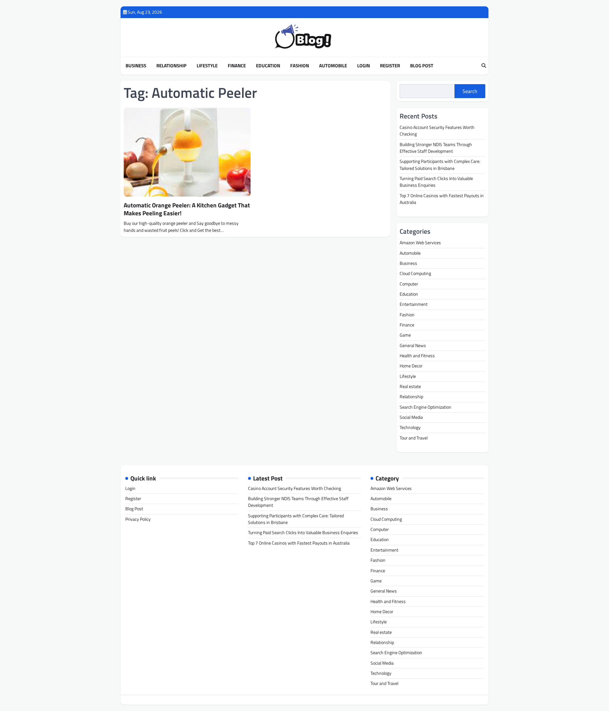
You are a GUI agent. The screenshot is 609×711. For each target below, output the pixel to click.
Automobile (333, 65)
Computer (409, 283)
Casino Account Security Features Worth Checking (437, 131)
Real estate (410, 386)
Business (136, 65)
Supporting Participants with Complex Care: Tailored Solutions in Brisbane (440, 164)
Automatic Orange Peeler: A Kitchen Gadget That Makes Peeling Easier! (187, 209)
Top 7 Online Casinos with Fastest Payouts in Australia (442, 199)
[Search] (483, 66)
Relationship (171, 65)
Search (469, 91)
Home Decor (411, 365)
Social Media (411, 417)
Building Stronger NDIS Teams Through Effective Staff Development (436, 148)
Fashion (299, 65)
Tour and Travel (414, 437)
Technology (410, 427)
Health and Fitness (417, 355)
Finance (237, 65)
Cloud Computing (415, 273)
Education (268, 65)
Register (390, 65)
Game (405, 335)
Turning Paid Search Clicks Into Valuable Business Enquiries (436, 182)
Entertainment (414, 304)
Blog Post (421, 65)
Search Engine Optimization (425, 407)
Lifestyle (207, 65)
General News (413, 345)
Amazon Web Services (420, 242)
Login (363, 65)
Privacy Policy (138, 519)
